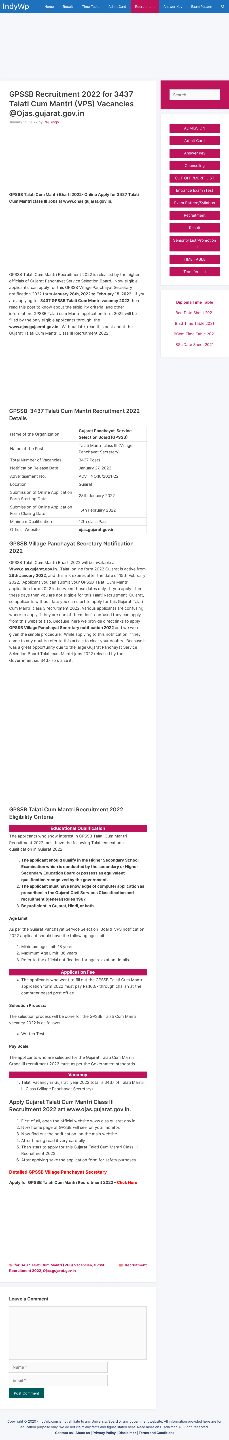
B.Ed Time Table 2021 (194, 323)
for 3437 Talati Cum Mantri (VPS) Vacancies (53, 1265)
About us (82, 1433)
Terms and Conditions (156, 1433)
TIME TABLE (195, 259)
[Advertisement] (114, 44)
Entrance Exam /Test (194, 190)
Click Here (127, 1182)
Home (49, 6)
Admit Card (117, 6)
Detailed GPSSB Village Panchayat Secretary (58, 1172)
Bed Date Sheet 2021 (195, 313)
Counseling (195, 165)
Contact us (64, 1433)
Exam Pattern (201, 6)
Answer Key (172, 6)
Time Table (91, 6)
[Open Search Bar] (223, 6)
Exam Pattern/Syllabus (194, 203)
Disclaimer (127, 1433)
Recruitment (145, 6)
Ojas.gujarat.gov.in (59, 1270)
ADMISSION (194, 128)
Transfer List (194, 271)
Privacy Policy (104, 1433)
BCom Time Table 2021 (195, 334)
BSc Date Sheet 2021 (195, 344)
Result (68, 6)
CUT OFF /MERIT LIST (194, 178)
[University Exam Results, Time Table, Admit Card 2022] (17, 6)
